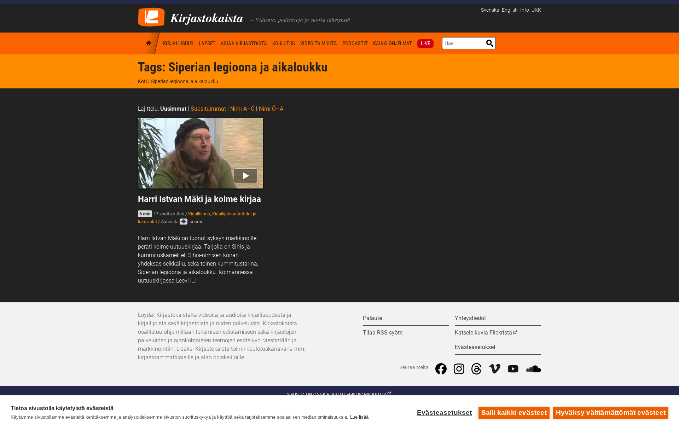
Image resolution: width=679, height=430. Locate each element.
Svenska (490, 10)
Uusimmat (173, 108)
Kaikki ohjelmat (392, 43)
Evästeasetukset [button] (475, 347)
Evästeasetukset (444, 412)
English (510, 10)
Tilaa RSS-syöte (382, 332)
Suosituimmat (208, 108)
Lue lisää (359, 417)
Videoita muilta (318, 43)
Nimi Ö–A (271, 108)
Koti (149, 43)
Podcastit (355, 43)
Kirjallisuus (178, 43)
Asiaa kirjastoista (244, 43)
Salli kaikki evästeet (514, 412)
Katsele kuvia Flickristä (483, 332)
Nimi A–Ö (242, 108)
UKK (536, 10)
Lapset (207, 43)
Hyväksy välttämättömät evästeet (611, 412)
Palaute (372, 318)
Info (524, 10)
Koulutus (283, 43)
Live (425, 43)
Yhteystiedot (470, 318)
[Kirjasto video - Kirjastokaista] (151, 16)
